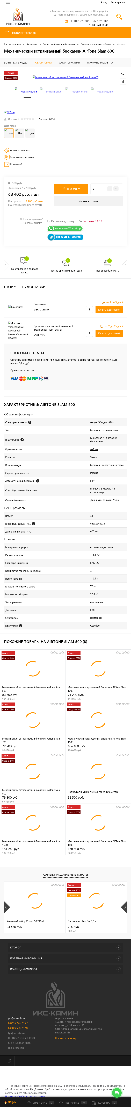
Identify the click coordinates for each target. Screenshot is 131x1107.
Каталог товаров (23, 32)
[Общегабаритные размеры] (33, 523)
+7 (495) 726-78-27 (97, 24)
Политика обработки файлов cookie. (25, 1096)
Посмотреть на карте (67, 1038)
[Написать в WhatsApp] (65, 231)
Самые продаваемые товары (65, 874)
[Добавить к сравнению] (123, 82)
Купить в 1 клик (88, 201)
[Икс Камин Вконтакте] (9, 1061)
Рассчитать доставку (62, 221)
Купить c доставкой (109, 309)
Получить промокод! (20, 150)
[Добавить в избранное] (123, 74)
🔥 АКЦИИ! (10, 1102)
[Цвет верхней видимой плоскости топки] (20, 625)
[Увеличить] (65, 77)
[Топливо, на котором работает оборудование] (22, 439)
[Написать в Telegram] (65, 240)
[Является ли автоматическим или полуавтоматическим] (37, 480)
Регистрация (118, 2)
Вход (104, 2)
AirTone (94, 449)
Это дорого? (16, 164)
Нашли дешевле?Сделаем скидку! (31, 221)
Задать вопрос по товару (22, 157)
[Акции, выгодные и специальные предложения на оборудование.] (29, 422)
